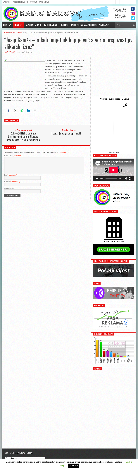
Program (33, 2)
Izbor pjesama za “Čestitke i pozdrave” (90, 25)
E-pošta (12, 182)
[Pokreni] (96, 178)
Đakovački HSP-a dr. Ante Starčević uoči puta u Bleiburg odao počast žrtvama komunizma (23, 136)
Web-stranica (9, 188)
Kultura (19, 33)
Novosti (18, 25)
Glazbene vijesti (33, 25)
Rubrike (64, 25)
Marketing (7, 2)
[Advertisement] (113, 76)
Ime (10, 175)
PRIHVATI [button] (74, 466)
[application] (113, 170)
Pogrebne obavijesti (20, 2)
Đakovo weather (114, 152)
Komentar (12, 156)
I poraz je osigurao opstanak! (66, 133)
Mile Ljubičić (10, 52)
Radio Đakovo (44, 2)
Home (6, 33)
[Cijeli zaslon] (130, 178)
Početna (7, 25)
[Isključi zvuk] (126, 178)
